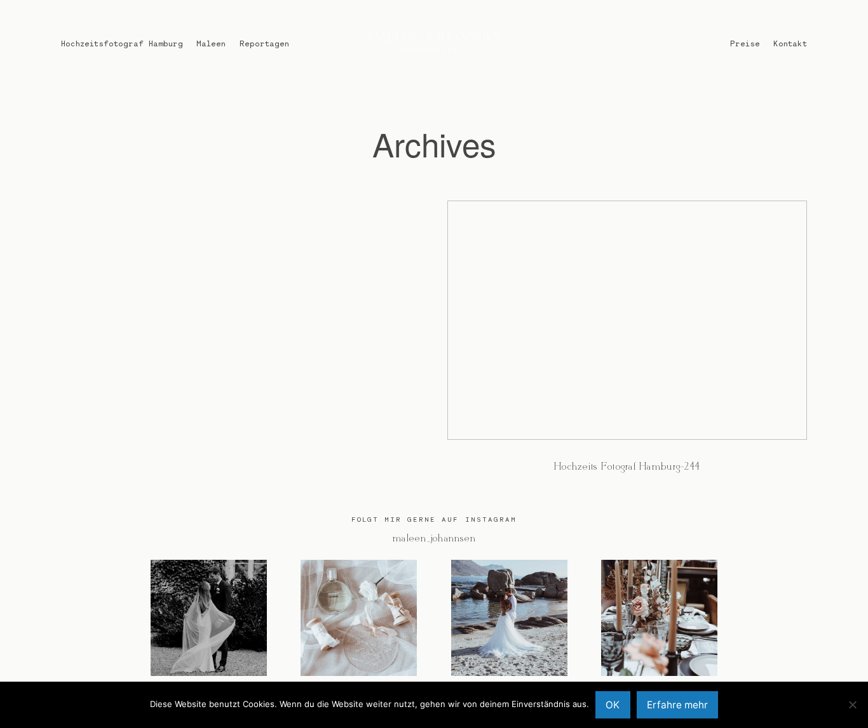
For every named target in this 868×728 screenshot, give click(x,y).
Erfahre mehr (677, 705)
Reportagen (264, 43)
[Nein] (852, 704)
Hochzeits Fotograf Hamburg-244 (627, 345)
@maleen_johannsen (434, 539)
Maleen (211, 43)
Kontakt (790, 43)
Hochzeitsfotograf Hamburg (122, 43)
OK (613, 705)
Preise (745, 43)
